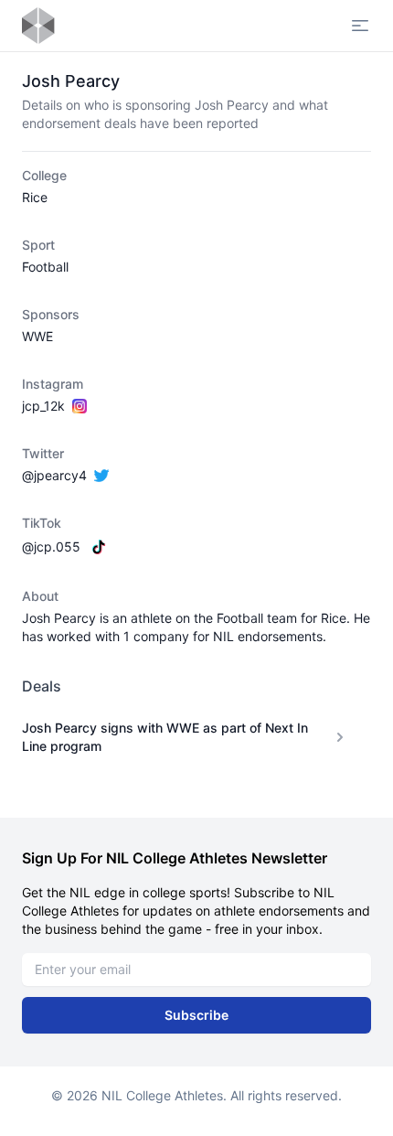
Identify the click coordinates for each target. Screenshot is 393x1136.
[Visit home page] (38, 25)
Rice (35, 197)
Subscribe (196, 1015)
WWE (37, 336)
